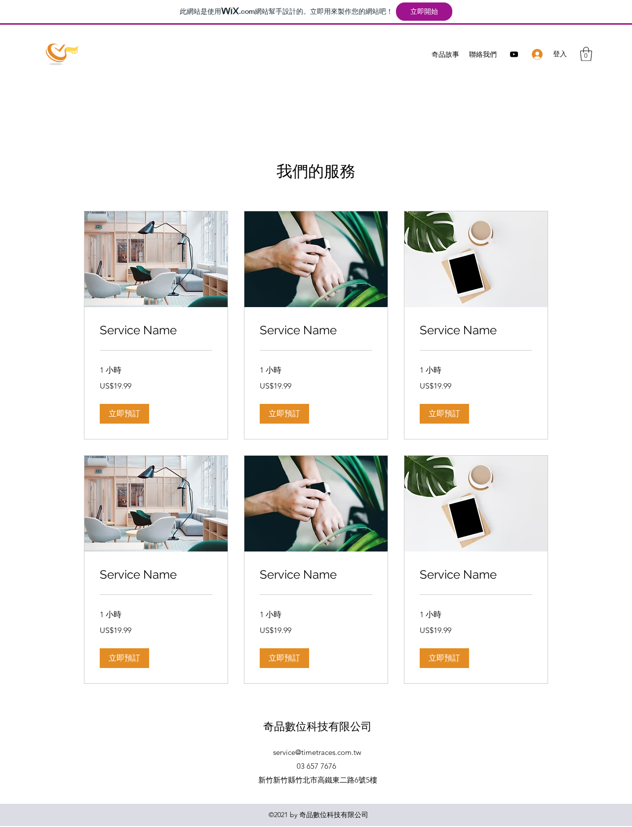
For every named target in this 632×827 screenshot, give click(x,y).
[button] (586, 54)
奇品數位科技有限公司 (317, 726)
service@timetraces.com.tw (317, 752)
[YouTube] (514, 54)
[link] (156, 330)
